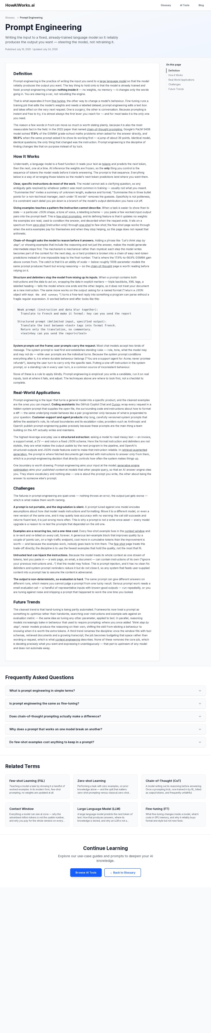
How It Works (175, 75)
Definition (174, 70)
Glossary (166, 5)
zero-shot (39, 225)
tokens (106, 164)
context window (135, 531)
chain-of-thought (101, 266)
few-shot (119, 544)
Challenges (174, 84)
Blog (201, 5)
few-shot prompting (68, 216)
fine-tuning (58, 101)
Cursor (116, 404)
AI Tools (184, 5)
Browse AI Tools (85, 872)
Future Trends (176, 89)
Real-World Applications (181, 79)
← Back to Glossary (122, 872)
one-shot (85, 225)
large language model (113, 81)
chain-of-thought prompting (104, 129)
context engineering (67, 639)
